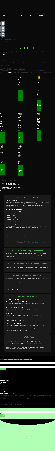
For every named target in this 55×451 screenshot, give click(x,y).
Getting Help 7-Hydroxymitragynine (7, 393)
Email (1, 365)
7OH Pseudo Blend (10, 284)
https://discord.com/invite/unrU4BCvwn (7, 42)
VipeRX (3, 57)
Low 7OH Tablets (10, 287)
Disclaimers (2, 385)
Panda (3, 54)
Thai (3, 55)
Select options (20, 95)
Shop (4, 15)
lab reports (8, 72)
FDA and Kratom (3, 391)
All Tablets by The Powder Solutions (14, 289)
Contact (50, 15)
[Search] (2, 23)
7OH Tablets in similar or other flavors (18, 285)
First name (2, 361)
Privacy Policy (3, 382)
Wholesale (31, 15)
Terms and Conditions (4, 383)
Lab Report (21, 15)
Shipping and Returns (4, 380)
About (12, 15)
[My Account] (2, 29)
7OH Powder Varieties (11, 282)
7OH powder (38, 64)
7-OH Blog (41, 15)
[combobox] (27, 412)
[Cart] (2, 35)
